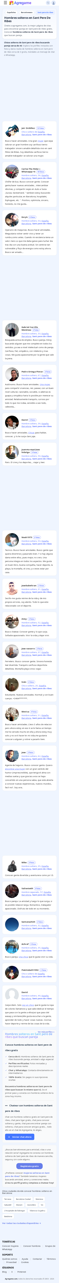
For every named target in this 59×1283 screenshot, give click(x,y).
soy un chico (28, 1005)
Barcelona (26, 134)
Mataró (19, 1205)
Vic (42, 1205)
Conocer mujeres (10, 1246)
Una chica (23, 956)
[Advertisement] (29, 89)
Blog (4, 1271)
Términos (51, 1258)
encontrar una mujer (15, 768)
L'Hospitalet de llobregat (14, 1210)
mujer (41, 140)
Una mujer (45, 384)
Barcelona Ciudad (23, 1199)
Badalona (8, 1216)
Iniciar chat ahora (19, 1136)
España (41, 131)
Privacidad (11, 1262)
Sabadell (7, 1205)
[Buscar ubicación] (48, 3)
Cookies (25, 1262)
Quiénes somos (9, 1258)
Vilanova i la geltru (37, 1210)
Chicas (31, 432)
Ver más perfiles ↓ (46, 1032)
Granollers (31, 1205)
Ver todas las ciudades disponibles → (21, 1223)
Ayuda (25, 1258)
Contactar (37, 1258)
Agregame (22, 3)
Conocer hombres (31, 1246)
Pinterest (21, 1271)
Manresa (39, 1199)
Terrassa (7, 1199)
